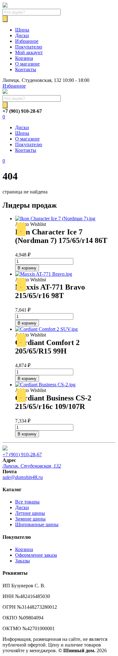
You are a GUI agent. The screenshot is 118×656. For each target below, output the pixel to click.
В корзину (27, 268)
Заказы (22, 560)
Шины (22, 29)
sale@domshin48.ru (23, 477)
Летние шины (30, 513)
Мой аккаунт (29, 52)
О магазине (27, 63)
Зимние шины (30, 518)
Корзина (24, 58)
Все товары (27, 501)
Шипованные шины (37, 524)
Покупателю (28, 46)
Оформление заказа (36, 555)
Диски (22, 35)
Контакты (25, 69)
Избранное (26, 41)
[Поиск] (5, 18)
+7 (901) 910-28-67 (22, 454)
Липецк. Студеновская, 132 (32, 466)
